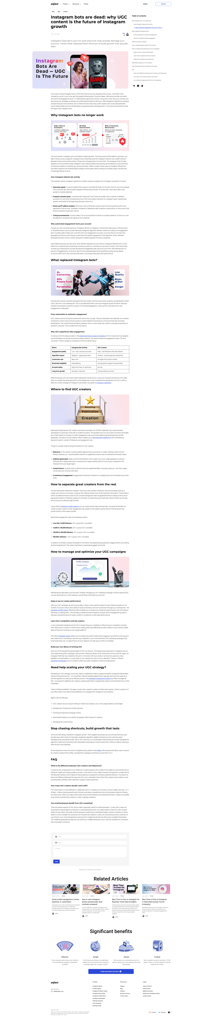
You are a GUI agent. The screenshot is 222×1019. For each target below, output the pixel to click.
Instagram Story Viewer (99, 993)
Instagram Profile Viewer (99, 996)
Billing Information (148, 991)
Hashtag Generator (98, 1001)
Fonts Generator (97, 1003)
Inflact (99, 750)
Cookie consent (147, 996)
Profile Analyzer (97, 988)
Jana (123, 33)
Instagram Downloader (99, 998)
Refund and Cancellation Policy (151, 993)
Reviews (122, 991)
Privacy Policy (146, 988)
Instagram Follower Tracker (100, 991)
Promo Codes (124, 996)
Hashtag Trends (97, 1005)
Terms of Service (147, 986)
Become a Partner (125, 993)
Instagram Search (97, 986)
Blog (121, 988)
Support (122, 986)
